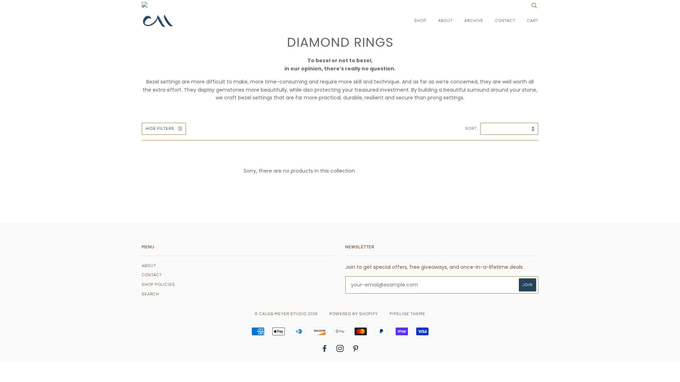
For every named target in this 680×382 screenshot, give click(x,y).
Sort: (472, 129)
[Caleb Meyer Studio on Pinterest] (355, 350)
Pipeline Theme (407, 314)
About (445, 21)
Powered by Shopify (353, 314)
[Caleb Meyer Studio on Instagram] (340, 350)
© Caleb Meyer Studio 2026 (286, 314)
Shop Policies (158, 284)
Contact (505, 21)
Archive (473, 21)
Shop (420, 21)
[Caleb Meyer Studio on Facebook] (324, 350)
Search (150, 294)
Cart (532, 21)
